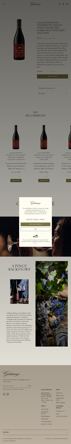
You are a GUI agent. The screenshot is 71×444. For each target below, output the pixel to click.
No (35, 229)
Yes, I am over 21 (35, 224)
